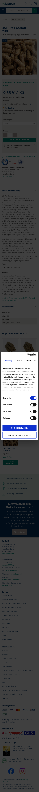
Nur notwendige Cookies (19, 435)
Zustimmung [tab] (7, 361)
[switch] (33, 405)
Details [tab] (19, 361)
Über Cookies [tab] (31, 361)
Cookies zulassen (19, 428)
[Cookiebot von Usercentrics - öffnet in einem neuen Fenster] (28, 354)
